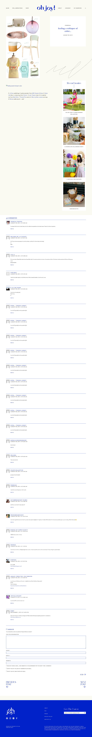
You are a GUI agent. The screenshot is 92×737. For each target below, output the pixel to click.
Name (8, 650)
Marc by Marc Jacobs (37, 97)
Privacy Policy (48, 716)
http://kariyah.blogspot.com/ (16, 566)
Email (8, 655)
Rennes (11, 99)
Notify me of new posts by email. (16, 671)
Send (82, 674)
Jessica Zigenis (16, 221)
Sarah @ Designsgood (18, 440)
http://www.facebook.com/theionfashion (18, 585)
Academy (68, 8)
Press (46, 713)
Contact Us (47, 719)
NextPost (83, 683)
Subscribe (84, 712)
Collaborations (17, 8)
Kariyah (13, 559)
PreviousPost (11, 683)
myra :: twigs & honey (18, 305)
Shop (27, 8)
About (60, 8)
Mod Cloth (15, 97)
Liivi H (12, 254)
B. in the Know (15, 287)
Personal (68, 25)
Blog (7, 8)
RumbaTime (23, 97)
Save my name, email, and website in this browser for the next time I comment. (29, 665)
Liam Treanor (32, 95)
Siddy (12, 610)
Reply (12, 228)
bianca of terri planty (19, 529)
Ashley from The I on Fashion (21, 576)
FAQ (45, 710)
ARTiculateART (15, 595)
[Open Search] (85, 8)
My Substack (78, 8)
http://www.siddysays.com (15, 617)
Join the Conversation (12, 634)
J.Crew (11, 93)
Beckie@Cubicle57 (17, 514)
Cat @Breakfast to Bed (18, 500)
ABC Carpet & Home (37, 93)
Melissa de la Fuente (18, 236)
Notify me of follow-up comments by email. (19, 668)
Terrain (25, 95)
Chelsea (13, 272)
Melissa (13, 455)
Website (8, 660)
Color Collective (16, 470)
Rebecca (13, 485)
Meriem (13, 544)
